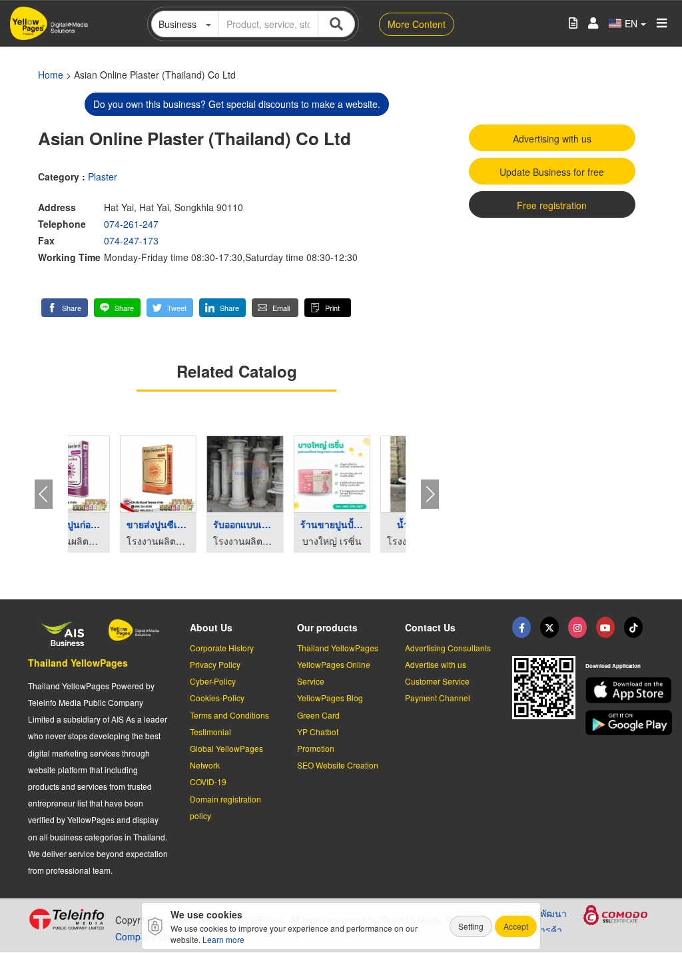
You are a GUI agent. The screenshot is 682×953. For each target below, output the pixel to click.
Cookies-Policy (217, 697)
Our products (327, 627)
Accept (516, 926)
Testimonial (210, 731)
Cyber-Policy (213, 681)
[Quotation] (573, 23)
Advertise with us (435, 664)
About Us (211, 627)
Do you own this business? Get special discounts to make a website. (236, 104)
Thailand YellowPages (78, 662)
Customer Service (437, 681)
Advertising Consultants (448, 647)
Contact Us (430, 627)
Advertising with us (552, 138)
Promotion (315, 748)
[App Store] (619, 690)
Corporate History (222, 647)
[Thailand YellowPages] (549, 627)
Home (50, 74)
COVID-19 (208, 781)
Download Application (613, 665)
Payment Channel (437, 697)
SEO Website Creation (337, 765)
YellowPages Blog (330, 697)
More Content (417, 24)
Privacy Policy (215, 664)
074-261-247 (131, 223)
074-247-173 (131, 240)
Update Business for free (552, 171)
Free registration (552, 205)
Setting (471, 926)
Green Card (318, 715)
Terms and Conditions (229, 715)
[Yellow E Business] (521, 627)
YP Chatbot (317, 731)
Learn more (223, 939)
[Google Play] (619, 723)
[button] (64, 307)
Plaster (102, 176)
